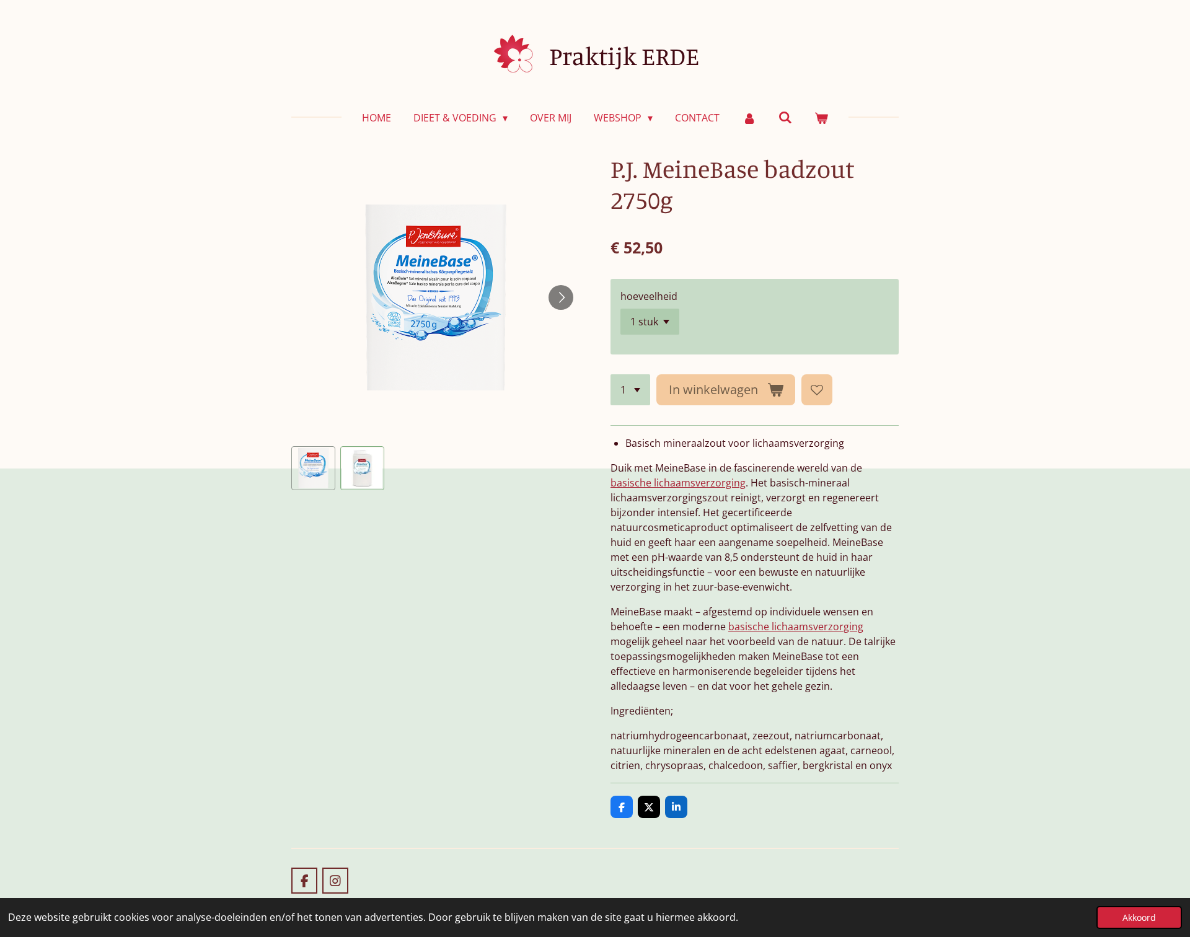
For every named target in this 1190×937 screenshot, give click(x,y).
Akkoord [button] (1139, 917)
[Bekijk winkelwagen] (821, 117)
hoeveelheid (648, 296)
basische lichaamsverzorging (678, 483)
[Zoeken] (785, 117)
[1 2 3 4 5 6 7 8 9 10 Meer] (630, 389)
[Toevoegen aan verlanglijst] (816, 389)
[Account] (749, 117)
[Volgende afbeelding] (561, 297)
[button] (313, 468)
